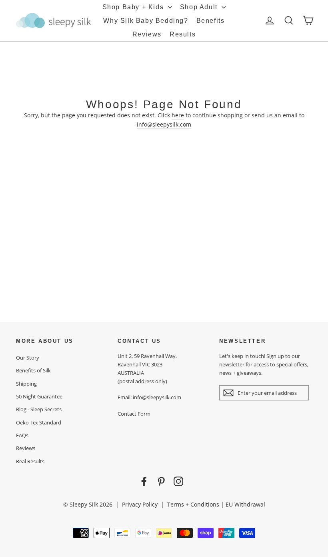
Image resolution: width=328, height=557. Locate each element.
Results (183, 34)
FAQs (22, 435)
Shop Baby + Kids (134, 7)
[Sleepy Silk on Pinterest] (161, 481)
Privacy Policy (140, 504)
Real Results (30, 461)
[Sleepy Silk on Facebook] (144, 481)
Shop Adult (200, 7)
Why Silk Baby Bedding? (145, 20)
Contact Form (134, 413)
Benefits (210, 20)
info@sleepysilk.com (164, 124)
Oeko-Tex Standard (38, 422)
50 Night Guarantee (39, 396)
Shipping (26, 383)
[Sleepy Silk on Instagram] (178, 481)
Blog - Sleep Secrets (39, 409)
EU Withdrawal (245, 504)
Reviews (147, 34)
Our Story (27, 357)
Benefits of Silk (33, 370)
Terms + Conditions (193, 504)
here (178, 115)
